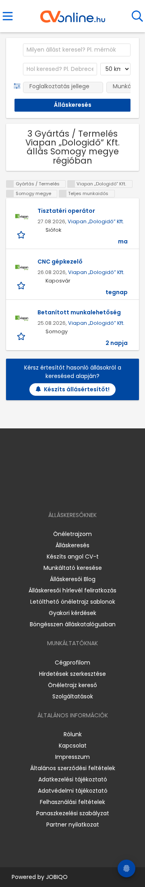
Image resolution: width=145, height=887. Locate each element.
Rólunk (73, 734)
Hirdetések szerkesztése (72, 674)
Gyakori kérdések (72, 613)
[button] (18, 86)
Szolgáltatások (72, 696)
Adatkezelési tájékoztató (72, 779)
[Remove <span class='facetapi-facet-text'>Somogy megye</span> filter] (10, 193)
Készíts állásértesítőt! (77, 389)
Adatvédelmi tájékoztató (73, 791)
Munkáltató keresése (73, 568)
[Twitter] (92, 492)
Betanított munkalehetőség (79, 312)
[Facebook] (54, 492)
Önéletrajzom (72, 534)
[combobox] (76, 50)
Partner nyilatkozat (72, 825)
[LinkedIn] (81, 492)
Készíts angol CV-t (73, 557)
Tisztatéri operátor (66, 211)
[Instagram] (67, 492)
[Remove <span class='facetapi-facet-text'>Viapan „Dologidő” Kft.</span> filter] (71, 184)
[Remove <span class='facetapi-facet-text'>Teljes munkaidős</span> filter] (62, 193)
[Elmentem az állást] (22, 234)
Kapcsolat (73, 746)
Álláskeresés (72, 545)
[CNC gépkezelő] (22, 268)
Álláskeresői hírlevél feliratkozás (72, 590)
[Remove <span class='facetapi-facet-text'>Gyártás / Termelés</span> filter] (10, 184)
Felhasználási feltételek (72, 802)
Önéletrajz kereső (72, 685)
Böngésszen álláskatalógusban (73, 624)
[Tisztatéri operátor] (22, 217)
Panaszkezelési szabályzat (72, 813)
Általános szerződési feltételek (72, 768)
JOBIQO (57, 877)
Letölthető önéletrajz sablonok (72, 602)
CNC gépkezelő (60, 262)
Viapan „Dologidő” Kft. (96, 221)
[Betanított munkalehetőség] (22, 318)
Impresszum (72, 757)
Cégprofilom (72, 662)
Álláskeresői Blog (72, 579)
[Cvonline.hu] (72, 14)
